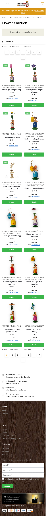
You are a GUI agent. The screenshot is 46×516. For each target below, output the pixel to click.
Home (4, 18)
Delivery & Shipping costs (11, 439)
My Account (6, 429)
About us (5, 411)
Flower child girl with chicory (34, 330)
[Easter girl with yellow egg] (34, 170)
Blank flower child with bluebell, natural (11, 188)
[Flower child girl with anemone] (34, 218)
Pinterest (5, 454)
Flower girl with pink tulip (11, 90)
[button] (42, 4)
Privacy (4, 420)
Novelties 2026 (15, 87)
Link (4, 482)
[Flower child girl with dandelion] (34, 265)
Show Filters (10, 41)
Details (11, 105)
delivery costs (13, 98)
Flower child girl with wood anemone (12, 283)
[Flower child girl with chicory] (34, 313)
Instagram (5, 451)
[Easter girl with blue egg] (12, 218)
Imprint (4, 417)
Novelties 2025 (37, 184)
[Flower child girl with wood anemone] (12, 265)
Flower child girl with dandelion (34, 283)
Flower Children (8, 85)
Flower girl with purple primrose (34, 91)
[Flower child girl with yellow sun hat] (12, 313)
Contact (5, 414)
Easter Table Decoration (22, 18)
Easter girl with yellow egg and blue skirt (34, 140)
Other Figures (31, 136)
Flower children (8, 277)
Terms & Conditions (9, 436)
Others (40, 136)
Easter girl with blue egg (12, 236)
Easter (10, 18)
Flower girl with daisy (12, 137)
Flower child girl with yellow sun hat (12, 330)
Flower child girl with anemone (34, 235)
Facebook (5, 448)
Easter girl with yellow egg (34, 188)
